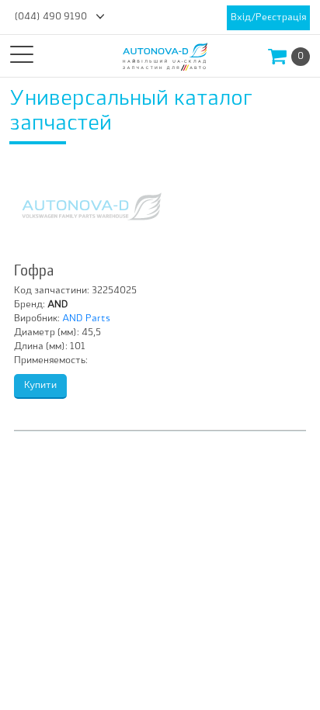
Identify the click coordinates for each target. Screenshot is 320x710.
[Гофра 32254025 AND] (91, 206)
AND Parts (86, 319)
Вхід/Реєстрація (268, 18)
